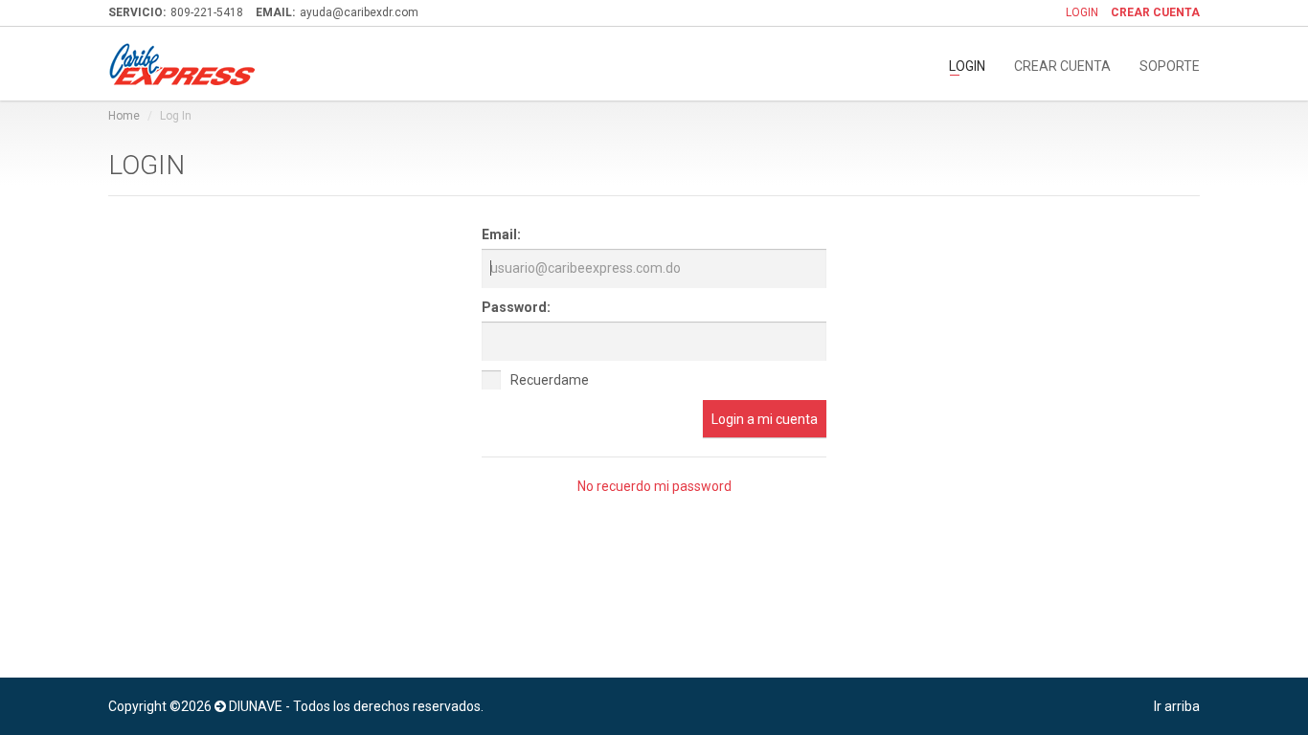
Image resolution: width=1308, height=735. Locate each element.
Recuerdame (549, 380)
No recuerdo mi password (654, 486)
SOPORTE (1169, 64)
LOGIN (1082, 12)
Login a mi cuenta (764, 419)
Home (124, 115)
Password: (516, 307)
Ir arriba (1177, 706)
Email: (501, 234)
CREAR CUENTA (1062, 64)
